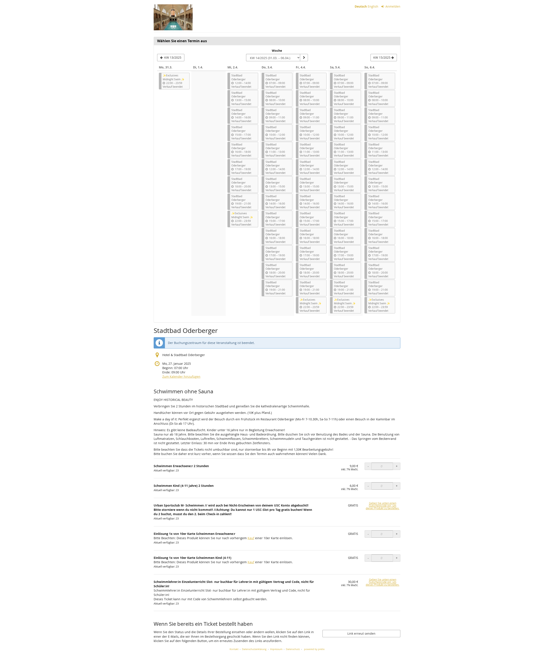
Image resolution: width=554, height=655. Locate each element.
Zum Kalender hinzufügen (181, 376)
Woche (277, 50)
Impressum (276, 649)
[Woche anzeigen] (304, 57)
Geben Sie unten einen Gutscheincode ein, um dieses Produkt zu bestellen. (382, 506)
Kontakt (234, 649)
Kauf (251, 538)
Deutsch (361, 6)
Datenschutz (293, 649)
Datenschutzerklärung (254, 649)
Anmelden (392, 6)
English (373, 6)
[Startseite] (173, 17)
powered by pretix (314, 649)
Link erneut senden (361, 633)
